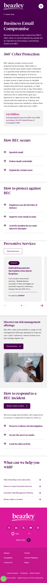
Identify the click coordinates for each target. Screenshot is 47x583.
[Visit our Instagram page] (38, 527)
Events (27, 553)
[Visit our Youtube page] (30, 527)
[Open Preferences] (3, 579)
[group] (23, 279)
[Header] (14, 6)
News (26, 563)
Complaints (8, 558)
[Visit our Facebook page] (9, 527)
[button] (41, 6)
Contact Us (8, 563)
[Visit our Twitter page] (23, 527)
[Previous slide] (5, 305)
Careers (7, 553)
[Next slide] (41, 305)
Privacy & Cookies (10, 578)
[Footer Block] (23, 517)
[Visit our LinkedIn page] (16, 527)
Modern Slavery (35, 573)
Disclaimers (24, 573)
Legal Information (12, 573)
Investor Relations (31, 558)
